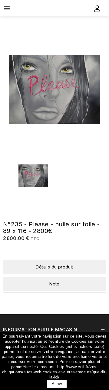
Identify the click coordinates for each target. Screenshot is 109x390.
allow (57, 384)
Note (54, 283)
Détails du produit (54, 266)
